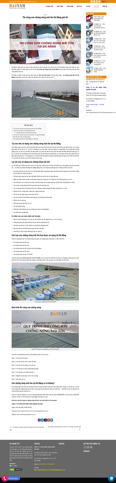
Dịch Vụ (79, 6)
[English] (106, 1)
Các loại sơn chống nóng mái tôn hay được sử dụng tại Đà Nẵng (29, 135)
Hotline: (44, 464)
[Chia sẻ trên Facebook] (39, 420)
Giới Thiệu (60, 6)
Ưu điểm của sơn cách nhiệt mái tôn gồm (25, 132)
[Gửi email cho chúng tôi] (99, 1)
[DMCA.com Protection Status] (16, 469)
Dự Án (88, 6)
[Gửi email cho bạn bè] (45, 420)
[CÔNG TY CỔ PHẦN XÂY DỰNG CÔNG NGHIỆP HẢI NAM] (17, 6)
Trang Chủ (49, 6)
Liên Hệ (104, 6)
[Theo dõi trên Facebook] (92, 1)
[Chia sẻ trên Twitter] (42, 420)
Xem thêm (14, 466)
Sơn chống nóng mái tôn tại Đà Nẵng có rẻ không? (25, 139)
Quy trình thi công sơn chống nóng (21, 137)
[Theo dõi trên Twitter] (97, 1)
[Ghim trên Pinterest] (48, 420)
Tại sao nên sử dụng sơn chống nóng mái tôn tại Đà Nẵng (27, 128)
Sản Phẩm (70, 6)
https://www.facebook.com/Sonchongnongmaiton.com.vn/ (32, 411)
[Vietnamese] (103, 1)
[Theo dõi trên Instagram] (94, 1)
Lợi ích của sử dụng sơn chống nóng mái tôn (24, 130)
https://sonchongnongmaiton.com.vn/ (26, 414)
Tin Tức (96, 6)
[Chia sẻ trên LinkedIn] (51, 420)
